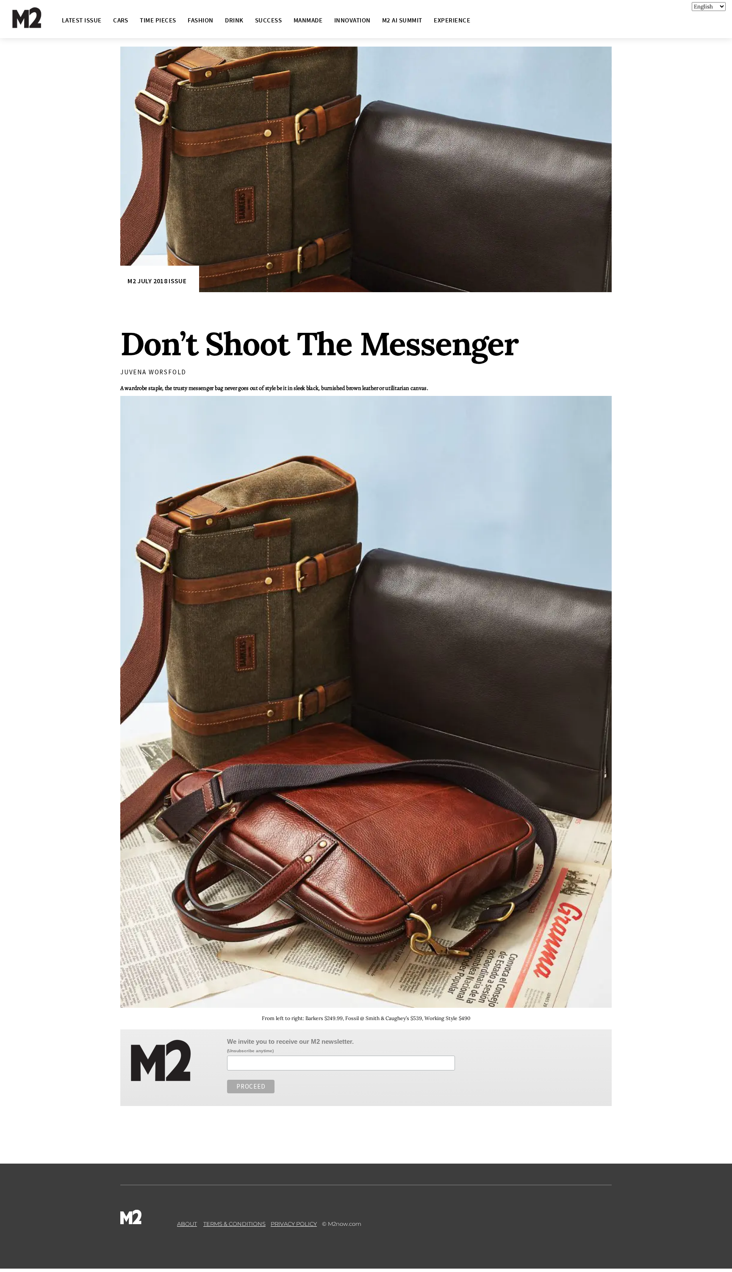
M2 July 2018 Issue (157, 281)
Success (268, 20)
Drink (234, 20)
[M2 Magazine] (35, 24)
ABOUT (187, 1223)
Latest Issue (82, 20)
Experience (452, 20)
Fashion (200, 20)
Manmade (308, 20)
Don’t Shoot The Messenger (319, 343)
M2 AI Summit (402, 20)
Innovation (352, 20)
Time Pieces (158, 20)
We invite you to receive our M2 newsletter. (290, 1041)
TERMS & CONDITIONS (234, 1223)
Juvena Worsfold (153, 372)
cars (120, 20)
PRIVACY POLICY (294, 1223)
